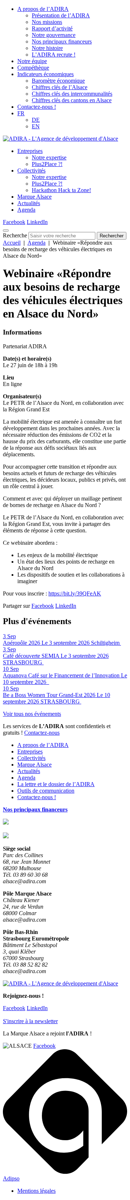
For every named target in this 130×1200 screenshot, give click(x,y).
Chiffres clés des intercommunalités (72, 94)
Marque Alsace (34, 197)
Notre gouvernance (53, 35)
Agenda (26, 210)
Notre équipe (32, 61)
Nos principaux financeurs (62, 41)
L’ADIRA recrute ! (53, 54)
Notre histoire (47, 48)
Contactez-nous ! (36, 107)
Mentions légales (36, 1191)
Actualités (28, 203)
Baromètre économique (58, 81)
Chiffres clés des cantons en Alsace (72, 100)
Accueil (12, 243)
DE (36, 120)
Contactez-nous (42, 733)
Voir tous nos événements (32, 714)
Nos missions (47, 22)
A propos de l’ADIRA (43, 9)
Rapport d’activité (52, 28)
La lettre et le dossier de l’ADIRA (56, 784)
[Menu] (6, 230)
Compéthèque (33, 68)
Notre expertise (49, 157)
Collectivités (31, 170)
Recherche (15, 235)
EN (36, 126)
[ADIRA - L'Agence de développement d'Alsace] (60, 139)
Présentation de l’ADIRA (61, 15)
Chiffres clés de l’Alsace (59, 87)
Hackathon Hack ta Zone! (61, 190)
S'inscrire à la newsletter (30, 1021)
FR (21, 113)
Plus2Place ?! (47, 164)
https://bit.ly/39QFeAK (74, 593)
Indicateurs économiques (45, 74)
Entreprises (30, 151)
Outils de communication (45, 791)
